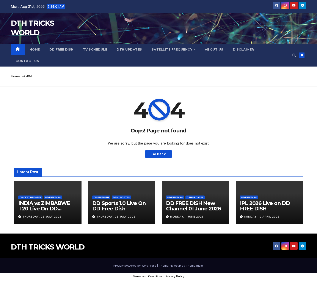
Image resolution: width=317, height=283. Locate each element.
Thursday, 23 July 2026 (42, 216)
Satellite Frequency (172, 49)
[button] (294, 55)
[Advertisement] (158, 272)
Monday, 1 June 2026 (187, 216)
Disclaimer (243, 49)
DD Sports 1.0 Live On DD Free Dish (119, 206)
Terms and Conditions (148, 276)
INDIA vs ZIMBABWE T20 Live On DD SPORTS (44, 208)
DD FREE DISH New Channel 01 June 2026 (193, 206)
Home (35, 49)
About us (214, 49)
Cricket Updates (30, 197)
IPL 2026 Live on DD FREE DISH (265, 206)
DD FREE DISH (61, 49)
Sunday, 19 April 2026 (262, 216)
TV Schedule (95, 49)
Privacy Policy (174, 276)
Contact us (27, 61)
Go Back (158, 154)
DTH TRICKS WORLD (47, 246)
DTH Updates (129, 49)
